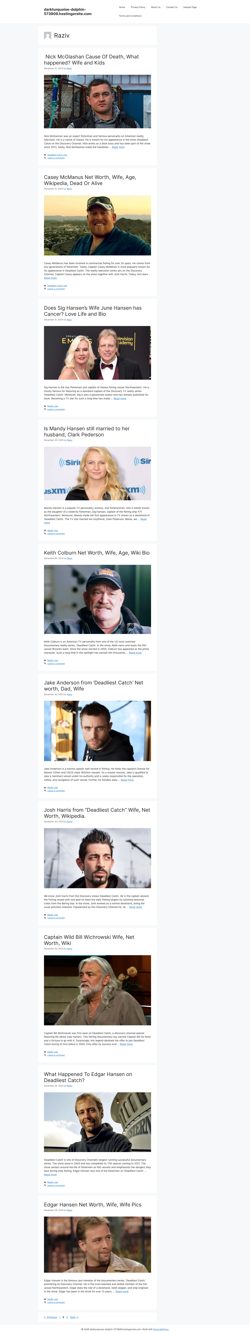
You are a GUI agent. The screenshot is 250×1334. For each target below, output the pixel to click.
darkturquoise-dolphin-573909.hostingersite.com (68, 11)
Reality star (52, 406)
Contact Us (172, 7)
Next (74, 1317)
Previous (50, 1317)
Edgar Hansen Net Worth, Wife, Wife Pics (92, 1205)
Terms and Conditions (130, 15)
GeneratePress (161, 1329)
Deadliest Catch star (57, 155)
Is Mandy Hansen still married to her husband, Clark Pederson (87, 431)
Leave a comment (56, 158)
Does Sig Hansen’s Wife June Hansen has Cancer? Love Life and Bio (93, 311)
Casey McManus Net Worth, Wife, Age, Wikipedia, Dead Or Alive (90, 180)
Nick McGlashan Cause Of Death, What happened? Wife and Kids (91, 60)
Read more (118, 147)
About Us (155, 7)
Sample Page (190, 7)
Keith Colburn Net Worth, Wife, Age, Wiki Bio (97, 553)
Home (122, 7)
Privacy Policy (138, 7)
